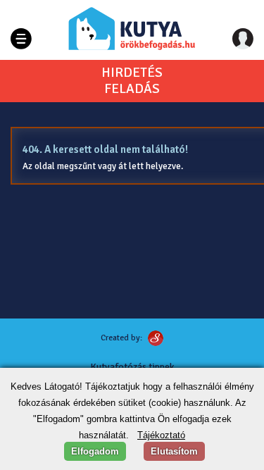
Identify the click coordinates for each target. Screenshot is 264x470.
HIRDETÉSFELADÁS (132, 81)
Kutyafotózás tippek (132, 367)
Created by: (121, 338)
